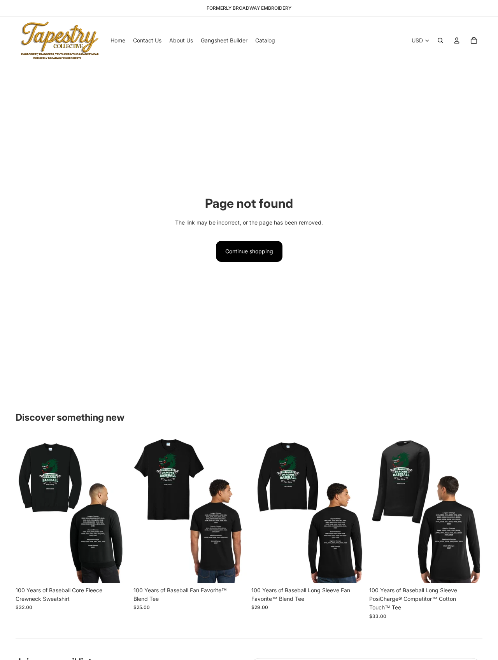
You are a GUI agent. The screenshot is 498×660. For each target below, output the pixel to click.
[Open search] (440, 40)
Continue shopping (249, 251)
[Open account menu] (456, 40)
